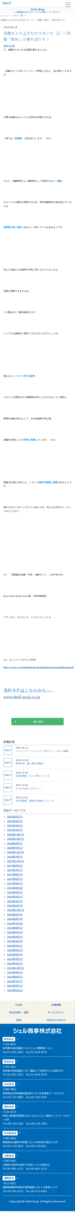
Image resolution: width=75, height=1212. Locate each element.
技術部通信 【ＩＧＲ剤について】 (33, 775)
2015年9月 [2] (14, 888)
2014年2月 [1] (14, 945)
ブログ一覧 (17, 15)
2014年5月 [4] (14, 932)
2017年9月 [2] (14, 865)
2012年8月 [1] (14, 976)
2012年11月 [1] (15, 968)
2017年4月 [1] (14, 883)
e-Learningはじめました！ (29, 788)
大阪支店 (9, 1155)
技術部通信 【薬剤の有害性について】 (35, 800)
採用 (18, 1020)
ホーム (4, 15)
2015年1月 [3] (14, 905)
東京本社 (9, 1039)
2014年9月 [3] (14, 914)
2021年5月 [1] (14, 816)
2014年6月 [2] (14, 928)
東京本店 (9, 1061)
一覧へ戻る (37, 721)
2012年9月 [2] (14, 972)
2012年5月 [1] (14, 990)
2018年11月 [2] (15, 852)
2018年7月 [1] (14, 856)
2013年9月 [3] (14, 950)
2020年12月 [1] (15, 834)
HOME (18, 1004)
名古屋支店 (10, 1133)
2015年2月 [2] (14, 901)
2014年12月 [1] (15, 910)
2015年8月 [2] (14, 892)
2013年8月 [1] (14, 954)
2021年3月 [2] (14, 825)
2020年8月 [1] (14, 843)
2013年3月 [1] (14, 963)
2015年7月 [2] (14, 896)
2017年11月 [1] (15, 861)
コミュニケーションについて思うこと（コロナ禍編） (43, 751)
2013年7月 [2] (14, 959)
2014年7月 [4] (14, 923)
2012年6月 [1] (14, 985)
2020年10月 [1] (15, 839)
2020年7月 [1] (14, 847)
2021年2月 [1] (14, 830)
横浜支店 (9, 1106)
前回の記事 (9, 46)
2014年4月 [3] (14, 936)
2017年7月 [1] (14, 870)
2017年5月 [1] (14, 879)
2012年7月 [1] (14, 981)
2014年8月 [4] (14, 919)
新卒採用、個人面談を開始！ (30, 763)
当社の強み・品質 (19, 1012)
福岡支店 (9, 1178)
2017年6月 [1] (14, 874)
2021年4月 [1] (14, 821)
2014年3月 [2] (14, 941)
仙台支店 (9, 1084)
